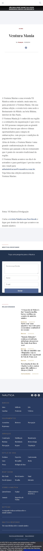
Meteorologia (32, 442)
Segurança (5, 426)
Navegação (31, 423)
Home (21, 28)
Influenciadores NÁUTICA (33, 493)
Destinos (5, 457)
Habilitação (18, 438)
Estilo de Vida (9, 453)
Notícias (24, 322)
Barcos (23, 333)
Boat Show (7, 472)
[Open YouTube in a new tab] (26, 48)
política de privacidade (16, 536)
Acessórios (5, 423)
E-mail (8, 284)
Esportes (18, 457)
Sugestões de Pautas (19, 499)
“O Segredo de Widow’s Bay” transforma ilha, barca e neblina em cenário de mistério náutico (30, 314)
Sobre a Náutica (10, 487)
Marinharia (18, 442)
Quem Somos (6, 492)
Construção (6, 438)
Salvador (31, 480)
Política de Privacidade (33, 550)
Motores (18, 423)
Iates (3, 407)
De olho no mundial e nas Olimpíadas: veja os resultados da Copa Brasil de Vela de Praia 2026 (31, 353)
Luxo (3, 461)
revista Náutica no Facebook (23, 219)
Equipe (17, 492)
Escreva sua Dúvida (13, 266)
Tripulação (31, 445)
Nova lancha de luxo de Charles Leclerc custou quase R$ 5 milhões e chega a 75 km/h (30, 367)
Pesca (4, 465)
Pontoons (18, 411)
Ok (25, 550)
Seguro (17, 445)
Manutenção (32, 438)
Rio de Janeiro (19, 476)
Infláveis (17, 407)
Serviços (6, 434)
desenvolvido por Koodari (21, 539)
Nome (8, 278)
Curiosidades (25, 374)
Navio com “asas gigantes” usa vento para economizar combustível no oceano (30, 326)
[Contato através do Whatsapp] (29, 396)
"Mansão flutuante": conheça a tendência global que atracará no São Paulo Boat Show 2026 (29, 341)
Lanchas (4, 411)
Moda (30, 461)
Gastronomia (32, 457)
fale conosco (29, 536)
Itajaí (29, 476)
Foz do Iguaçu (6, 480)
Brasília (17, 480)
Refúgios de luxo (20, 465)
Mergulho (18, 461)
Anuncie (4, 497)
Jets (29, 407)
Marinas (4, 442)
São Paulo (5, 476)
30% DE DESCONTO (27, 9)
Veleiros (30, 411)
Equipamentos (9, 418)
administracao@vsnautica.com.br (18, 169)
